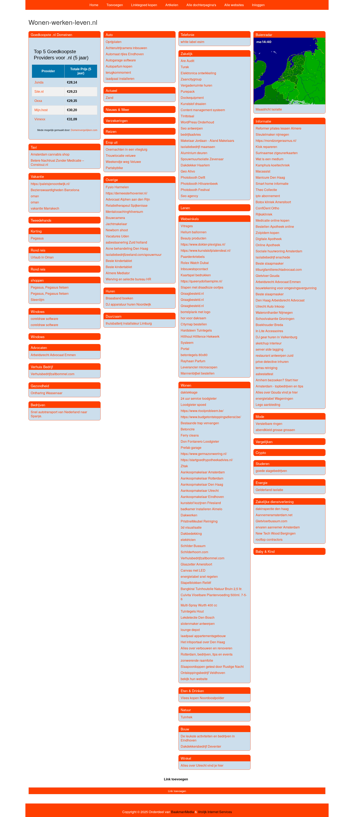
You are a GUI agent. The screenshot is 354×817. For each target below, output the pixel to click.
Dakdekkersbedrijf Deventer (201, 746)
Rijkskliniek (264, 214)
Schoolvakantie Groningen (275, 318)
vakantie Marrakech (45, 208)
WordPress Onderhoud (197, 122)
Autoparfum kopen (119, 66)
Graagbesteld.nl (192, 293)
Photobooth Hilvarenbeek (199, 183)
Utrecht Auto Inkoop (270, 306)
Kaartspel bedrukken (196, 275)
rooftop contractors (269, 539)
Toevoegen (115, 4)
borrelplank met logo (195, 311)
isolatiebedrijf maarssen (198, 146)
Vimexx (39, 119)
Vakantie (37, 176)
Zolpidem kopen (267, 232)
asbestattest (264, 373)
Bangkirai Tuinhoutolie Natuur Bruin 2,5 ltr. (211, 588)
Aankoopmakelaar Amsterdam (203, 472)
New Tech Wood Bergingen (276, 533)
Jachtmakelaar (116, 223)
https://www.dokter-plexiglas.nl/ (203, 244)
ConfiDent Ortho (267, 208)
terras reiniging (266, 367)
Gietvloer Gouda (267, 275)
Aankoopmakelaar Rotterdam (202, 478)
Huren (110, 290)
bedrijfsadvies (191, 134)
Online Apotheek (268, 245)
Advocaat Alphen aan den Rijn (128, 199)
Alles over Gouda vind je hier (277, 392)
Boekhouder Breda (269, 324)
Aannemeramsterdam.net (274, 514)
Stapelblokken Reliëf (196, 582)
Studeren (262, 463)
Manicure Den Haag (270, 177)
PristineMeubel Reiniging (199, 521)
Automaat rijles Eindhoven (125, 54)
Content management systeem (203, 109)
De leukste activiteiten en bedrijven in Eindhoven (208, 738)
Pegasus (37, 238)
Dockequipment (192, 97)
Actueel (111, 90)
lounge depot (190, 629)
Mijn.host (41, 110)
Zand (109, 97)
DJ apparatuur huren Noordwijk (128, 304)
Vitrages (187, 225)
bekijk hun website (194, 678)
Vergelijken (264, 441)
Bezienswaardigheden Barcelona (55, 189)
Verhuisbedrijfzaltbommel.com (52, 373)
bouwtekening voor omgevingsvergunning (286, 287)
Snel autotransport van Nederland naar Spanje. (59, 414)
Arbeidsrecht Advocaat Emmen (53, 354)
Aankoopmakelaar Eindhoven (202, 496)
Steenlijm (37, 299)
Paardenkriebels (193, 256)
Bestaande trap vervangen (200, 423)
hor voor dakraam (193, 318)
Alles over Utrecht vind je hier (202, 765)
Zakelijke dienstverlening (275, 501)
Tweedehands (41, 220)
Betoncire (188, 429)
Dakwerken (189, 515)
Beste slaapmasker (270, 263)
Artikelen (171, 4)
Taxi (34, 147)
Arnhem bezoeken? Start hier (277, 380)
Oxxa (38, 101)
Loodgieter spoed (193, 404)
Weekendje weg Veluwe (123, 161)
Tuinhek (186, 717)
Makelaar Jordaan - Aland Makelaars (207, 140)
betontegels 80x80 (194, 354)
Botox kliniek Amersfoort (273, 202)
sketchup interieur (268, 343)
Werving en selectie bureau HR (128, 279)
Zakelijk (187, 53)
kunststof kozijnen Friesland (201, 502)
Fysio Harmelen (117, 187)
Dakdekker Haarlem (195, 165)
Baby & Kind (265, 551)
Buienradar (264, 34)
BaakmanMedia (182, 812)
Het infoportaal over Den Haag (203, 642)
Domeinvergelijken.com (84, 130)
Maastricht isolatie (269, 109)
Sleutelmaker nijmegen (272, 134)
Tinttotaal (187, 116)
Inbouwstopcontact (194, 268)
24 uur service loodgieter (199, 398)
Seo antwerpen (192, 128)
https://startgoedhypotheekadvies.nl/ (207, 459)
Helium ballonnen (193, 232)
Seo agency (189, 195)
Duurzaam (113, 316)
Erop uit (112, 142)
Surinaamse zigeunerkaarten (277, 152)
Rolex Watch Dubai (195, 262)
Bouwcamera (115, 217)
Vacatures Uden (117, 236)
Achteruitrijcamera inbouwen (126, 47)
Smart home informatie (272, 183)
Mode (260, 416)
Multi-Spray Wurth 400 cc (199, 605)
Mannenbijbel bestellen (197, 373)
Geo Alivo (188, 171)
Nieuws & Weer (117, 109)
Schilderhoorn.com (194, 552)
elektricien (188, 539)
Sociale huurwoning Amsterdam (279, 251)
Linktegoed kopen (144, 4)
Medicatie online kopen (272, 220)
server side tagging (269, 349)
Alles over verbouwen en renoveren (206, 648)
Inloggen (258, 4)
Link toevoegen (176, 779)
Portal (185, 348)
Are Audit (187, 60)
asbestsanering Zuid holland (126, 242)
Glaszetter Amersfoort (196, 564)
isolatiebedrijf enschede (273, 257)
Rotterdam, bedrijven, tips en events (207, 654)
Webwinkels (190, 218)
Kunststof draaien (193, 103)
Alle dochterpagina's (201, 4)
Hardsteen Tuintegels (196, 330)
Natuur (186, 709)
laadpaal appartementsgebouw (203, 635)
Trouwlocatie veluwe (121, 155)
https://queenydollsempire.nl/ (201, 281)
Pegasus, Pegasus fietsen (50, 287)
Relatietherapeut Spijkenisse (127, 205)
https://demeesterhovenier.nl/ (126, 193)
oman (35, 196)
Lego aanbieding (268, 404)
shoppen (37, 280)
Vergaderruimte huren (196, 85)
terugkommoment (118, 72)
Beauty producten (193, 238)
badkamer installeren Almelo (201, 509)
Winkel (186, 758)
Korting (36, 231)
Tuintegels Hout (192, 611)
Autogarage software (121, 60)
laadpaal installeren (120, 78)
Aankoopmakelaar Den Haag (202, 484)
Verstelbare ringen (269, 423)
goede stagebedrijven (271, 470)
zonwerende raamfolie (197, 660)
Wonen (186, 385)
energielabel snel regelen (199, 576)
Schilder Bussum (193, 545)
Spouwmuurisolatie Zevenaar (202, 159)
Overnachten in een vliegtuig (126, 149)
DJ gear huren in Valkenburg (276, 337)
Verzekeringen (117, 120)
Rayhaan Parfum (193, 361)
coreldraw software (44, 318)
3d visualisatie (191, 527)
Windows (38, 311)
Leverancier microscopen (199, 367)
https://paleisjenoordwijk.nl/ (50, 183)
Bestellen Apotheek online (275, 226)
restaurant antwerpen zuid (274, 355)
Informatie (263, 121)
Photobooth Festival (195, 189)
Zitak (184, 466)
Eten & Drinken (192, 690)
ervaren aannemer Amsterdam (278, 527)
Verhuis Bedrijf (42, 366)
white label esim (192, 41)
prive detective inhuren (272, 361)
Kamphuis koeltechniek (273, 165)
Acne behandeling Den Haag (127, 248)
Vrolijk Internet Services (215, 812)
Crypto (261, 452)
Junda (38, 82)
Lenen (185, 207)
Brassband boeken (119, 298)
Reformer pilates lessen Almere (278, 128)
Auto (109, 34)
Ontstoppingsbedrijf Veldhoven (203, 672)
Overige (112, 179)
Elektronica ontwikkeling (198, 73)
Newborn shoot (117, 230)
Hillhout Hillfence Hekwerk (200, 336)
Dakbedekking (191, 533)
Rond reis (38, 250)
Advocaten (39, 347)
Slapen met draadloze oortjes (202, 287)
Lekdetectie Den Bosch (197, 617)
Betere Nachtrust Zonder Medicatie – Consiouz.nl (57, 162)
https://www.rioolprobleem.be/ (202, 410)
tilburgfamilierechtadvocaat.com (279, 269)
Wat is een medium (269, 159)
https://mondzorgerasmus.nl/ (276, 140)
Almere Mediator (118, 273)
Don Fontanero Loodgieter (200, 441)
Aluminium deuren (194, 152)
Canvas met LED (193, 570)
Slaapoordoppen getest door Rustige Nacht (212, 666)
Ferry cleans (190, 435)
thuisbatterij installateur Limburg (129, 323)
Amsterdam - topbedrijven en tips (279, 386)
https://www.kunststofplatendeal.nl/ (206, 250)
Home (94, 4)
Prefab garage (191, 447)
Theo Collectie (266, 189)
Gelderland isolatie (269, 489)
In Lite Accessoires (269, 330)
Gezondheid (40, 385)
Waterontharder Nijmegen (274, 312)
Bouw (185, 728)
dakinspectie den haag (272, 508)
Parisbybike (114, 167)
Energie (261, 482)
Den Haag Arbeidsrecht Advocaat (280, 300)
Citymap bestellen (194, 324)
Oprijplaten (113, 41)
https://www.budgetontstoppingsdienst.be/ (211, 416)
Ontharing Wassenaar (46, 392)
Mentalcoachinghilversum (124, 211)
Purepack (188, 91)
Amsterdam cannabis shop (50, 154)
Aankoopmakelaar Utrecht (200, 490)
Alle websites (234, 4)
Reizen (111, 131)
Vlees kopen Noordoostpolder (202, 697)
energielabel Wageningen (274, 398)
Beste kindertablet (119, 260)
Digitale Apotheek (269, 238)
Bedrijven (38, 404)
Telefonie (187, 34)
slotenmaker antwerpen (198, 623)
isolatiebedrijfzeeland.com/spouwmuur (133, 254)
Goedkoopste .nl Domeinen (51, 34)
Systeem (187, 342)
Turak (185, 66)
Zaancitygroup (191, 79)
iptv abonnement (268, 195)
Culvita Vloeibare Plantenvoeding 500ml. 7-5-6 (214, 596)
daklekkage (189, 392)
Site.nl (39, 91)
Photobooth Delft (193, 177)
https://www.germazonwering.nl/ (204, 453)
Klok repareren (266, 146)
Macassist (263, 171)
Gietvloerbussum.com (271, 521)
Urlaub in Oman (42, 257)
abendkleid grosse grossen (275, 429)
